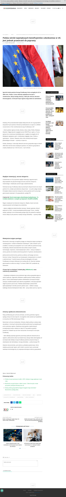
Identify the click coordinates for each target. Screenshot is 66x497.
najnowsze (39, 394)
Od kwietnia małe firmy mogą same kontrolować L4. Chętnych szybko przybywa (32, 445)
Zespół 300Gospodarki (10, 42)
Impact (25, 8)
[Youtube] (58, 8)
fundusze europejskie (26, 394)
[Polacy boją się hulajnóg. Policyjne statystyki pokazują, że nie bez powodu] (59, 98)
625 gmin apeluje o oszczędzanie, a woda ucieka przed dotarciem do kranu (59, 199)
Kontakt (29, 490)
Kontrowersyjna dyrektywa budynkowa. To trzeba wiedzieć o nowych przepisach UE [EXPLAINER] (20, 198)
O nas (24, 490)
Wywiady (49, 8)
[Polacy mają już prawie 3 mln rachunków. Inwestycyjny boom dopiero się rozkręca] (12, 435)
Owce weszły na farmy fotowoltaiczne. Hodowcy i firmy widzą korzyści (58, 208)
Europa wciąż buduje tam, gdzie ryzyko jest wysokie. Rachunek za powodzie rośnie (59, 190)
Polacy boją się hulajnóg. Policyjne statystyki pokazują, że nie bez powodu (50, 100)
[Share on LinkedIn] (17, 402)
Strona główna (5, 34)
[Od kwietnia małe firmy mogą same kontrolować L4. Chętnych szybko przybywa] (32, 435)
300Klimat (37, 8)
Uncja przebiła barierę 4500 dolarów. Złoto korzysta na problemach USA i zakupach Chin (50, 112)
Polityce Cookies (38, 3)
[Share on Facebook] (12, 402)
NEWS (12, 34)
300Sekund (29, 269)
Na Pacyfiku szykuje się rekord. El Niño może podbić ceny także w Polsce (59, 180)
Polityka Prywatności (38, 490)
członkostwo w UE (7, 394)
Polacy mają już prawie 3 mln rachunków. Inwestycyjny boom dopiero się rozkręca (12, 445)
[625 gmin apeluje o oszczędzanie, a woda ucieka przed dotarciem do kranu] (49, 198)
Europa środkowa (16, 394)
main (34, 394)
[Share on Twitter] (14, 402)
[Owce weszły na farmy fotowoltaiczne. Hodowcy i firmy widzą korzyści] (49, 207)
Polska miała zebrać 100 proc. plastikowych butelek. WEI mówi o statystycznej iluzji (59, 218)
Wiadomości (19, 8)
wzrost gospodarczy (30, 397)
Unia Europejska (20, 397)
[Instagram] (55, 8)
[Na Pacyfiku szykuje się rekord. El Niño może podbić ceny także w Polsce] (49, 179)
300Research (31, 8)
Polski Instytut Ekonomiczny (9, 397)
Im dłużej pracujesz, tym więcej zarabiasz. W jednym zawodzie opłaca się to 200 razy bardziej (50, 127)
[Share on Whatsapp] (20, 402)
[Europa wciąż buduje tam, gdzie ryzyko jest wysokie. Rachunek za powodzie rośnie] (49, 188)
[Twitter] (54, 8)
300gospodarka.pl (37, 492)
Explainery (43, 8)
